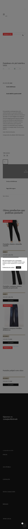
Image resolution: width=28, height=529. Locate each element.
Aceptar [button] (18, 267)
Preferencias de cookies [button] (8, 267)
